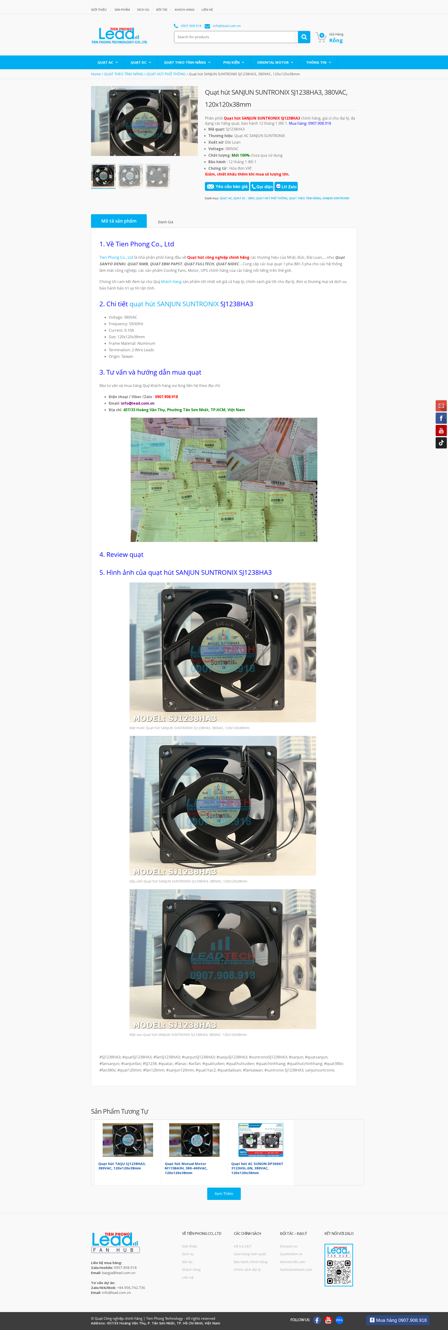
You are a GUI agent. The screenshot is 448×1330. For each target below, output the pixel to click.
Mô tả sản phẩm (118, 221)
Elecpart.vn (289, 1246)
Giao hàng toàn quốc (250, 1254)
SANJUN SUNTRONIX (335, 198)
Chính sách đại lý (247, 1269)
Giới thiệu (189, 1246)
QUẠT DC (139, 62)
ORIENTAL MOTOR (273, 62)
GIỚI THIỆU (99, 9)
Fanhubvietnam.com (296, 1269)
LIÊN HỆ (207, 9)
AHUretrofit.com (292, 1262)
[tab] (118, 221)
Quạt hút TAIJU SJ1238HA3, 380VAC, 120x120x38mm (122, 1166)
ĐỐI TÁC (162, 9)
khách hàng (171, 281)
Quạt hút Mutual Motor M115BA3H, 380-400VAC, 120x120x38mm (186, 1168)
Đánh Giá (165, 222)
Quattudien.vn (291, 1254)
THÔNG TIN (316, 62)
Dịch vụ (188, 1254)
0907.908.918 (191, 26)
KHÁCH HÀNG (184, 9)
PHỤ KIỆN (231, 62)
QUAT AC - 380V (244, 198)
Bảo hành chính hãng (250, 1262)
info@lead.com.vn (227, 26)
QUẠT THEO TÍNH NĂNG (185, 62)
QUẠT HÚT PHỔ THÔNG (166, 74)
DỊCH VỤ (143, 9)
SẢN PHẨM (122, 9)
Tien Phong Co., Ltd (116, 257)
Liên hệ (187, 1277)
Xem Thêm (224, 1193)
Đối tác (187, 1262)
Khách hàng (191, 1269)
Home (96, 74)
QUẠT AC (105, 62)
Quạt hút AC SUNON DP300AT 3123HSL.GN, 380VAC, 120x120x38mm (257, 1168)
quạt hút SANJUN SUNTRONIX (174, 303)
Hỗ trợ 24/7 (242, 1246)
